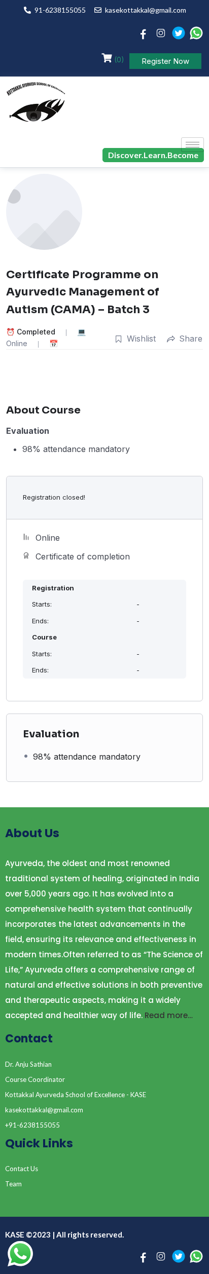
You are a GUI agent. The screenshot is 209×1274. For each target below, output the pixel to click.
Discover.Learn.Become (153, 155)
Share (190, 338)
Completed (36, 331)
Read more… (169, 1015)
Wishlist (141, 338)
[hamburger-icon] (192, 144)
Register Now (165, 61)
